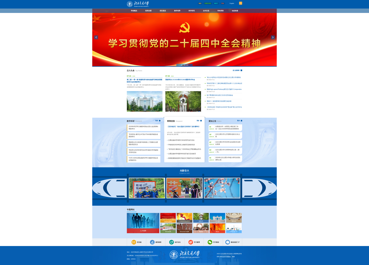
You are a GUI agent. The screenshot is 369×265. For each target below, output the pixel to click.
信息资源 (235, 11)
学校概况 (134, 11)
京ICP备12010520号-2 (151, 255)
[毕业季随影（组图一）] (147, 188)
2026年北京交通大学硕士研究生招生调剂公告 (227, 159)
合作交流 (206, 11)
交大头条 (134, 70)
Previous (109, 188)
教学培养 (177, 11)
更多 (156, 120)
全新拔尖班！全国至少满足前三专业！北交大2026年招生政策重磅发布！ (227, 128)
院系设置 (148, 11)
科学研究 (192, 11)
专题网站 (131, 209)
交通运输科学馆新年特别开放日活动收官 (182, 153)
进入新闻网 (236, 70)
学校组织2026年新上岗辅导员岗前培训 (181, 144)
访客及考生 (207, 3)
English (232, 3)
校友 (200, 3)
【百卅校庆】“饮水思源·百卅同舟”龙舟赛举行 (183, 126)
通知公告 (215, 121)
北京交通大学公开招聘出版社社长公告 (227, 135)
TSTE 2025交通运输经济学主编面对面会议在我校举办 (143, 159)
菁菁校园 (174, 121)
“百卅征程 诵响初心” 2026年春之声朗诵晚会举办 (184, 149)
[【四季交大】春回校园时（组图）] (222, 188)
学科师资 (220, 11)
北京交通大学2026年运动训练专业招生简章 (227, 143)
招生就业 (163, 11)
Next (259, 188)
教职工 (216, 3)
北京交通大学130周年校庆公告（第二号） (227, 151)
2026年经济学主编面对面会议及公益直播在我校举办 (143, 128)
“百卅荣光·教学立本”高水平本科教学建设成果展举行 (143, 135)
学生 (222, 3)
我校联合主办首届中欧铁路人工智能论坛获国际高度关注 (143, 143)
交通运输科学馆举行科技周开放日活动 (181, 140)
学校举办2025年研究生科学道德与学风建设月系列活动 (143, 151)
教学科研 (134, 121)
